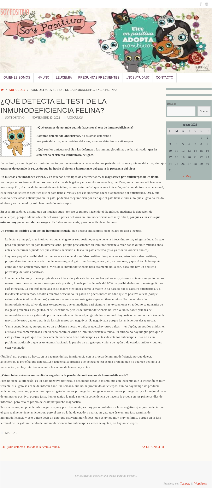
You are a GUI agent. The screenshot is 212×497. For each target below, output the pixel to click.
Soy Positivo (14, 12)
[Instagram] (207, 4)
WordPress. (200, 483)
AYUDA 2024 (151, 447)
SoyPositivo (14, 117)
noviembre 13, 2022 (46, 117)
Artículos (17, 89)
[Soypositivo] (201, 4)
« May (187, 176)
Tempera (185, 483)
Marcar (11, 433)
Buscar (171, 103)
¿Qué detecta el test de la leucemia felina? (33, 447)
